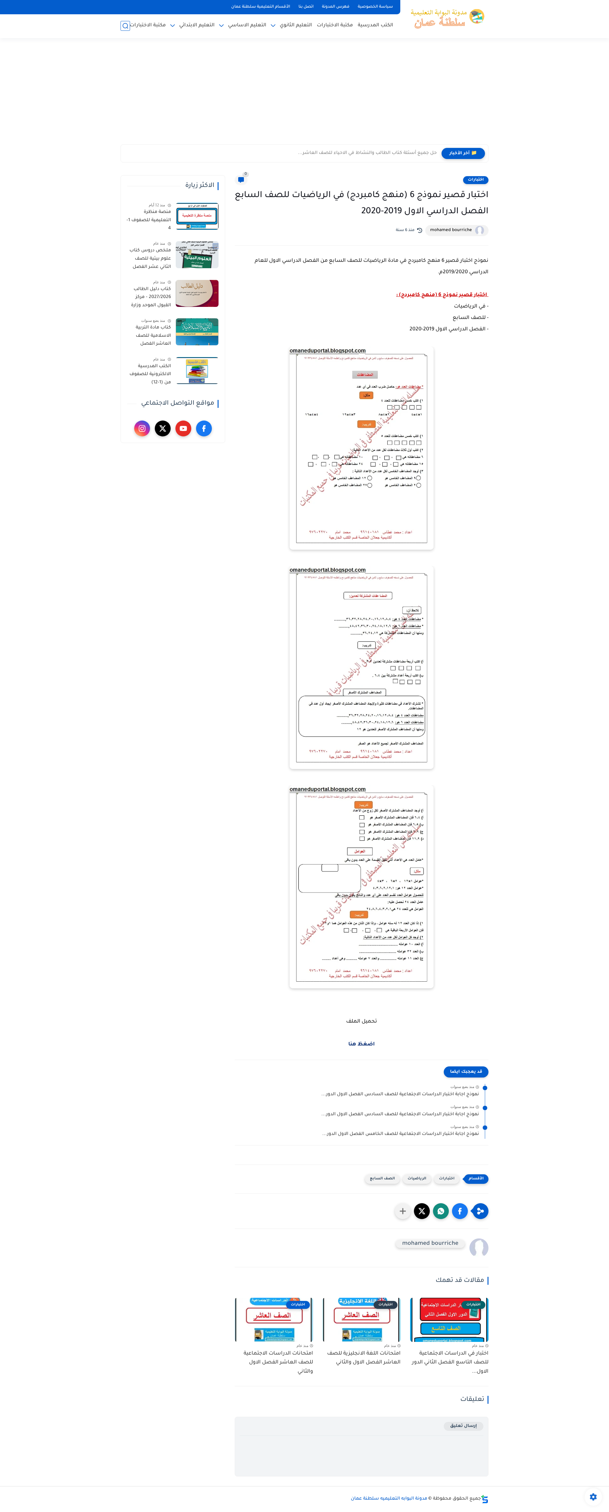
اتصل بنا (306, 7)
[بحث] (125, 26)
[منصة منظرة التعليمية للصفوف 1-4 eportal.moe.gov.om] (197, 216)
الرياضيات (417, 1179)
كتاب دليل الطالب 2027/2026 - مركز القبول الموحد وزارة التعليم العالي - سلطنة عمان (151, 298)
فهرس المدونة (336, 7)
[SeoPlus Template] (484, 1499)
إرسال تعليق (463, 1426)
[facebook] (204, 428)
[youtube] (183, 428)
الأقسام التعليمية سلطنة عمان (260, 7)
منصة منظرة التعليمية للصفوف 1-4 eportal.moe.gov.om (148, 221)
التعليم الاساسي (247, 25)
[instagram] (142, 428)
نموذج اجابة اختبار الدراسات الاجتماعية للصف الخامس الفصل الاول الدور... (400, 1134)
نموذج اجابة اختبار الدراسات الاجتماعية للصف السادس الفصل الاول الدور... (400, 1094)
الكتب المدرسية (375, 25)
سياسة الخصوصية (375, 7)
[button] (460, 1211)
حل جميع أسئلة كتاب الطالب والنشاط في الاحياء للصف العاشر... (367, 153)
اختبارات (476, 180)
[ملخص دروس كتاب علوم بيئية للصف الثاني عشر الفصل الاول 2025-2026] (197, 254)
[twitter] (163, 428)
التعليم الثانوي (296, 25)
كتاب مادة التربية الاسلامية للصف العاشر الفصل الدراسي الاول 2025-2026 (150, 337)
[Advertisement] (304, 95)
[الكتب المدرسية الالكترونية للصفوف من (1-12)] (197, 370)
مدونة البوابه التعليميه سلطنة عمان (389, 1499)
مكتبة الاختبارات (335, 25)
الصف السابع (382, 1179)
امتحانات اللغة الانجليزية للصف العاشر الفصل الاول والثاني (364, 1358)
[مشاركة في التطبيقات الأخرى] (403, 1211)
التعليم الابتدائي (197, 25)
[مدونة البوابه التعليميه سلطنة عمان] (445, 18)
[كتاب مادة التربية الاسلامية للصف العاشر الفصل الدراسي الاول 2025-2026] (197, 331)
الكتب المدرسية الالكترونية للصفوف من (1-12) (150, 374)
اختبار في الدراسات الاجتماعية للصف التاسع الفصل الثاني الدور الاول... (450, 1363)
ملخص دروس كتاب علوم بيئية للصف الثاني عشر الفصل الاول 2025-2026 (150, 260)
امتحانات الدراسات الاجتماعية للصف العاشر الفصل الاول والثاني (278, 1363)
